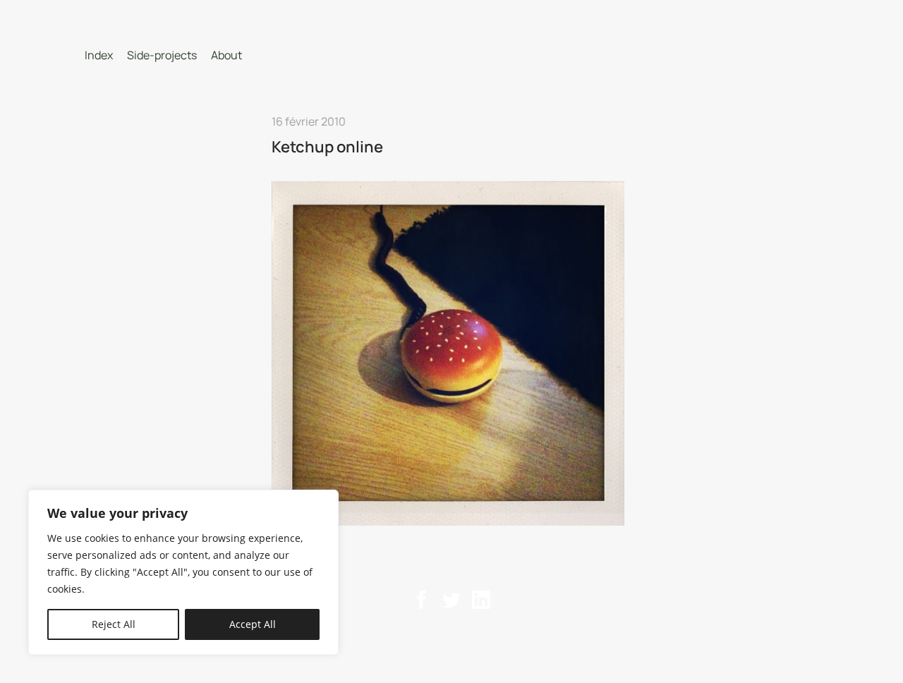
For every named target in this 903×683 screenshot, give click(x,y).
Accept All (252, 624)
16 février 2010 (309, 121)
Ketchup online (327, 146)
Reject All (113, 624)
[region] (183, 572)
